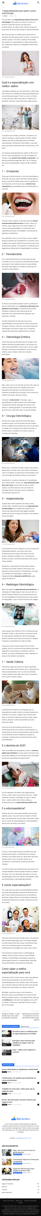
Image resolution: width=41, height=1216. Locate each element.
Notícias (4, 1072)
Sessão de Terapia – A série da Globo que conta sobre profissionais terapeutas (11, 1016)
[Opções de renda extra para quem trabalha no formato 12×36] (6, 1171)
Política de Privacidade (30, 1200)
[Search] (38, 2)
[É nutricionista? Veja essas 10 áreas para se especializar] (6, 1162)
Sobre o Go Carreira (8, 1200)
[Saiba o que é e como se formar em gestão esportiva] (6, 1152)
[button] (3, 2)
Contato (20, 1202)
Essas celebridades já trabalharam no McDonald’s (20, 1069)
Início (3, 7)
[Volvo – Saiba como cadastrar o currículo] (6, 1052)
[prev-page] (3, 1059)
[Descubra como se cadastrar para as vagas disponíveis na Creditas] (6, 1033)
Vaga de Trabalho (4, 1036)
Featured (4, 1093)
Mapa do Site (19, 1200)
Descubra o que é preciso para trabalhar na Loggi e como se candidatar (23, 1043)
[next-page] (6, 1059)
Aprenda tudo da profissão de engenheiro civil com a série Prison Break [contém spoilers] (30, 1017)
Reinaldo (5, 16)
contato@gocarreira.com (23, 1138)
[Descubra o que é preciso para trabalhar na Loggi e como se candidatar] (6, 1043)
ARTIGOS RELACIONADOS (10, 1026)
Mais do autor (25, 1026)
